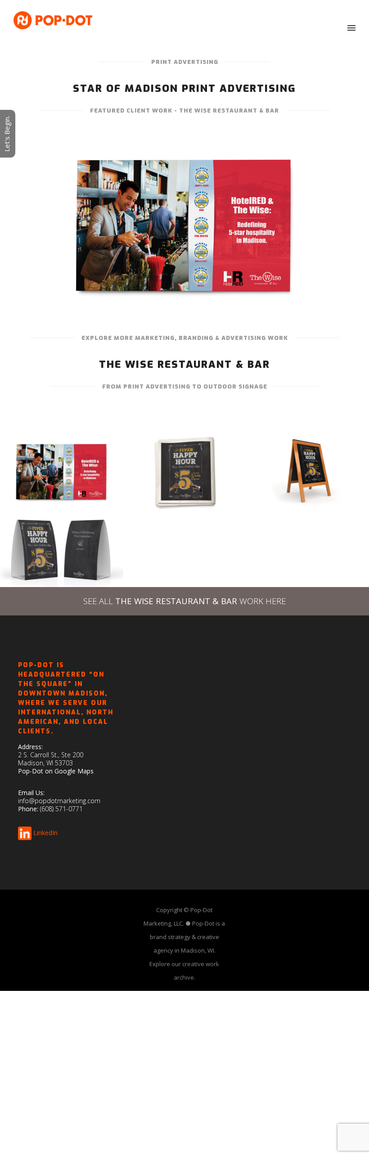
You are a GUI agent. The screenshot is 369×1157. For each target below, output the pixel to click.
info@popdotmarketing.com (59, 800)
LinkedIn (45, 832)
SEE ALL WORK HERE (184, 600)
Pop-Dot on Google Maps (56, 771)
